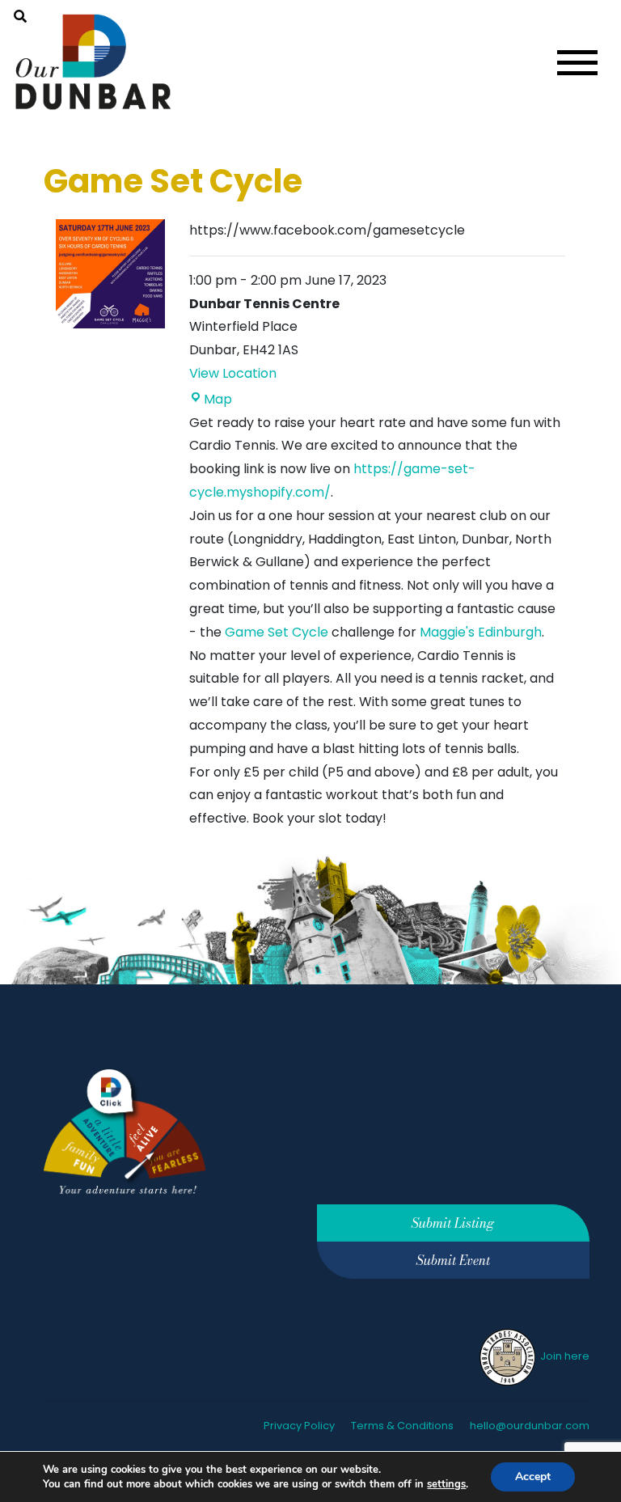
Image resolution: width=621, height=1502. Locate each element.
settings (446, 1484)
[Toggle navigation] (577, 63)
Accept (533, 1476)
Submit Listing (453, 1223)
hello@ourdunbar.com (529, 1425)
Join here (563, 1356)
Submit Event (453, 1260)
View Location (233, 373)
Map (218, 399)
